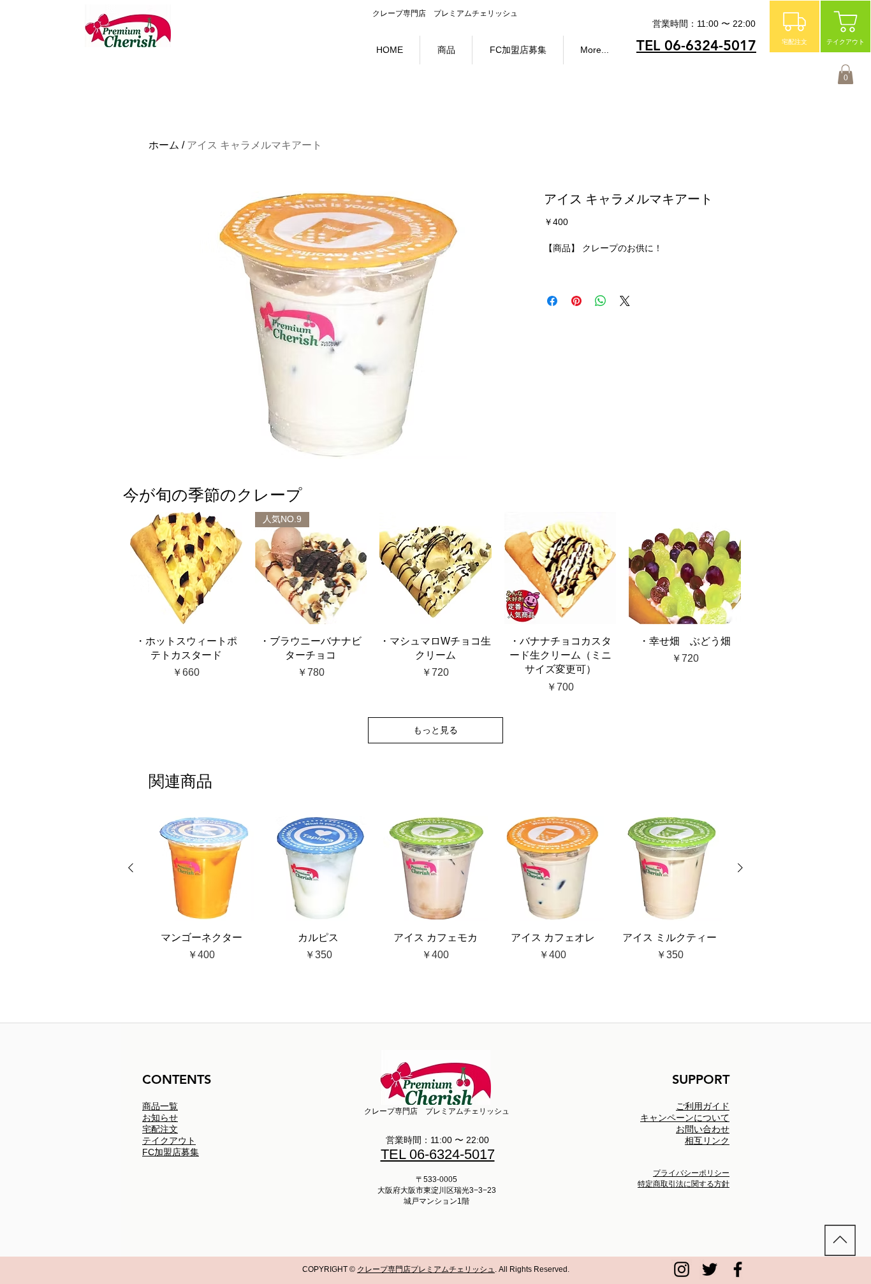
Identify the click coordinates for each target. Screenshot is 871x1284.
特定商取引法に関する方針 (683, 1183)
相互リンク (707, 1140)
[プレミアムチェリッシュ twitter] (709, 1269)
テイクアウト (169, 1140)
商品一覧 (160, 1106)
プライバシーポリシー (691, 1173)
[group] (435, 896)
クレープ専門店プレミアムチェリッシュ (426, 1269)
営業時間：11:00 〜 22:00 (437, 1140)
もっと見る (435, 730)
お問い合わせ (702, 1129)
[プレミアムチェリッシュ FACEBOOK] (738, 1269)
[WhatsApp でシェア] (600, 301)
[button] (446, 50)
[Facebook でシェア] (552, 301)
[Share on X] (625, 301)
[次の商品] (740, 867)
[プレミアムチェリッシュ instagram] (681, 1269)
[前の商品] (130, 867)
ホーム (164, 145)
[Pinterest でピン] (576, 301)
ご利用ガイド (702, 1106)
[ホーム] (840, 1240)
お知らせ (160, 1118)
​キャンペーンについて (684, 1118)
